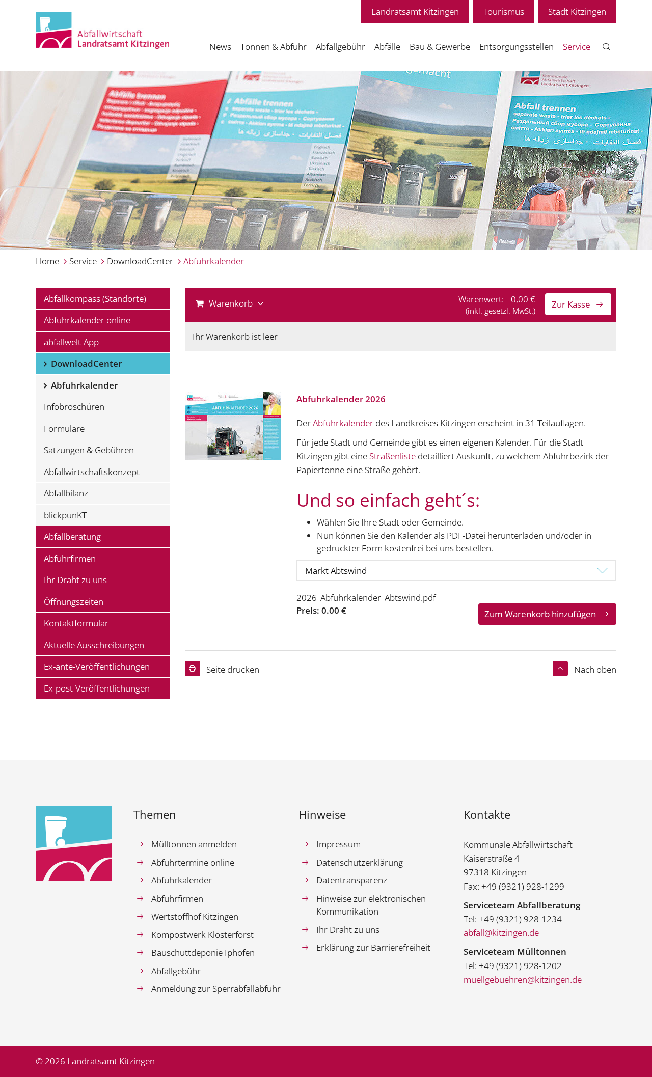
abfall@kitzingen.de (501, 932)
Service (83, 261)
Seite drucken (232, 669)
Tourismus (503, 11)
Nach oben (595, 669)
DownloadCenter (140, 261)
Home (47, 261)
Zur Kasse (571, 304)
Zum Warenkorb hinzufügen (540, 614)
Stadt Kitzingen (577, 11)
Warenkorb (231, 303)
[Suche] (606, 47)
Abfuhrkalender (213, 261)
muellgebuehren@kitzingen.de (523, 979)
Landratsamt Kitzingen (415, 11)
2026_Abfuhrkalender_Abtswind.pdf (366, 597)
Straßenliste (392, 456)
